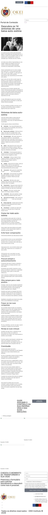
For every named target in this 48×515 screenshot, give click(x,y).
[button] (36, 6)
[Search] (26, 22)
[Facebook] (26, 2)
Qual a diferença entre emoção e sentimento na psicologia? (11, 463)
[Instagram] (29, 2)
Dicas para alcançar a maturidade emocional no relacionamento (12, 437)
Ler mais (2, 443)
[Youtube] (31, 2)
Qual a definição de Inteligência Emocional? (34, 436)
